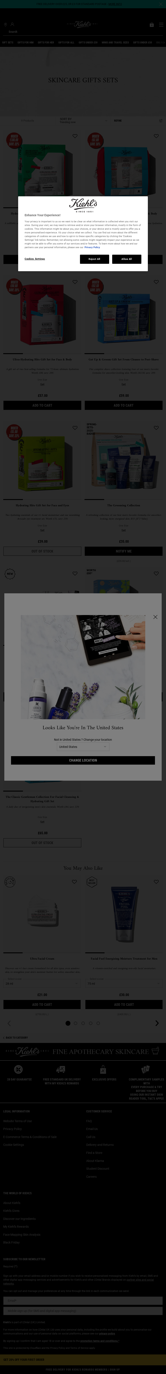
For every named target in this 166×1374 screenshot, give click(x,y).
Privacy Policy (92, 247)
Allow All (126, 259)
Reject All (94, 259)
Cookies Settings (35, 259)
